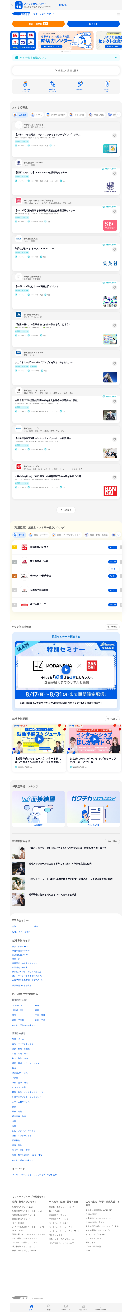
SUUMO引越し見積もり (96, 1222)
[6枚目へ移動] (68, 51)
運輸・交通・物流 (20, 1082)
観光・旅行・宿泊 (20, 1058)
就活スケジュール (20, 946)
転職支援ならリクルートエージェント (28, 1211)
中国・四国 (40, 1015)
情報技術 (16, 1140)
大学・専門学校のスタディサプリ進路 (102, 1226)
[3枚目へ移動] (65, 51)
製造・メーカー (19, 1039)
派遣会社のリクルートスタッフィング (28, 1234)
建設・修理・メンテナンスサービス (27, 1092)
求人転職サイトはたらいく (23, 1246)
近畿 (37, 1010)
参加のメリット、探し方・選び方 (26, 972)
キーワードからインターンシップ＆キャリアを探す (34, 1175)
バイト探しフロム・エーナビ (24, 1238)
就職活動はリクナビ (21, 1219)
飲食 (14, 1068)
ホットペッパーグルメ (58, 1223)
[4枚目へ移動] (66, 51)
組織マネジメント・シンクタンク (26, 1097)
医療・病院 (17, 1111)
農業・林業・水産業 (21, 1049)
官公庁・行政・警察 (21, 1150)
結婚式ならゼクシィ (57, 1215)
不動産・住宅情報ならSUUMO (99, 1210)
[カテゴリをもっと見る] (118, 114)
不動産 (15, 1078)
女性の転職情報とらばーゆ (23, 1215)
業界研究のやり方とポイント (24, 963)
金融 (14, 1121)
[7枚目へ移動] (70, 51)
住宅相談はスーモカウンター (98, 1218)
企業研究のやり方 (20, 967)
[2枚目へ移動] (64, 51)
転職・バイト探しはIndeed (24, 1250)
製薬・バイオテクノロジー (23, 1044)
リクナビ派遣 (18, 1223)
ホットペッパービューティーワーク (64, 1231)
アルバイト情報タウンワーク (24, 1242)
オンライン (17, 1005)
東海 (37, 1005)
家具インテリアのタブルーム (61, 1239)
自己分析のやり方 (20, 955)
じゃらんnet (54, 1211)
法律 (14, 1107)
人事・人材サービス (21, 1102)
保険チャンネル (55, 1235)
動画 (36, 926)
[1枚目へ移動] (62, 51)
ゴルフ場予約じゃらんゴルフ (61, 1243)
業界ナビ (16, 959)
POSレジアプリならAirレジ (97, 1234)
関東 (14, 1015)
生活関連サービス (20, 1073)
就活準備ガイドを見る (22, 985)
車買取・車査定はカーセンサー (62, 1207)
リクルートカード (93, 1238)
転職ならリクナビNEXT (22, 1207)
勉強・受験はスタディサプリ (98, 1230)
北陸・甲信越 (18, 1020)
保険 (14, 1126)
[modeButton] (43, 14)
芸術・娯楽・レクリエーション (25, 1063)
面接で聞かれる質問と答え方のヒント (28, 980)
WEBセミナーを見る (21, 932)
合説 (14, 926)
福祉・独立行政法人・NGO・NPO (27, 1155)
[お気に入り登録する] (114, 135)
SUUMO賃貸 (91, 1214)
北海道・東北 (18, 1010)
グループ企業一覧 (93, 1246)
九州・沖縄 (40, 1020)
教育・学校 (17, 1145)
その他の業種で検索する (22, 1160)
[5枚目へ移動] (67, 51)
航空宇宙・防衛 (19, 1116)
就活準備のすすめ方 (21, 951)
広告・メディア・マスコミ (23, 1131)
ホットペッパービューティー (61, 1227)
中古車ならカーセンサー (59, 1219)
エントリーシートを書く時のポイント (28, 976)
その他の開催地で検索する (23, 1025)
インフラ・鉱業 (19, 1087)
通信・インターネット (22, 1136)
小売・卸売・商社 (20, 1053)
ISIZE (88, 1250)
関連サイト (90, 1242)
